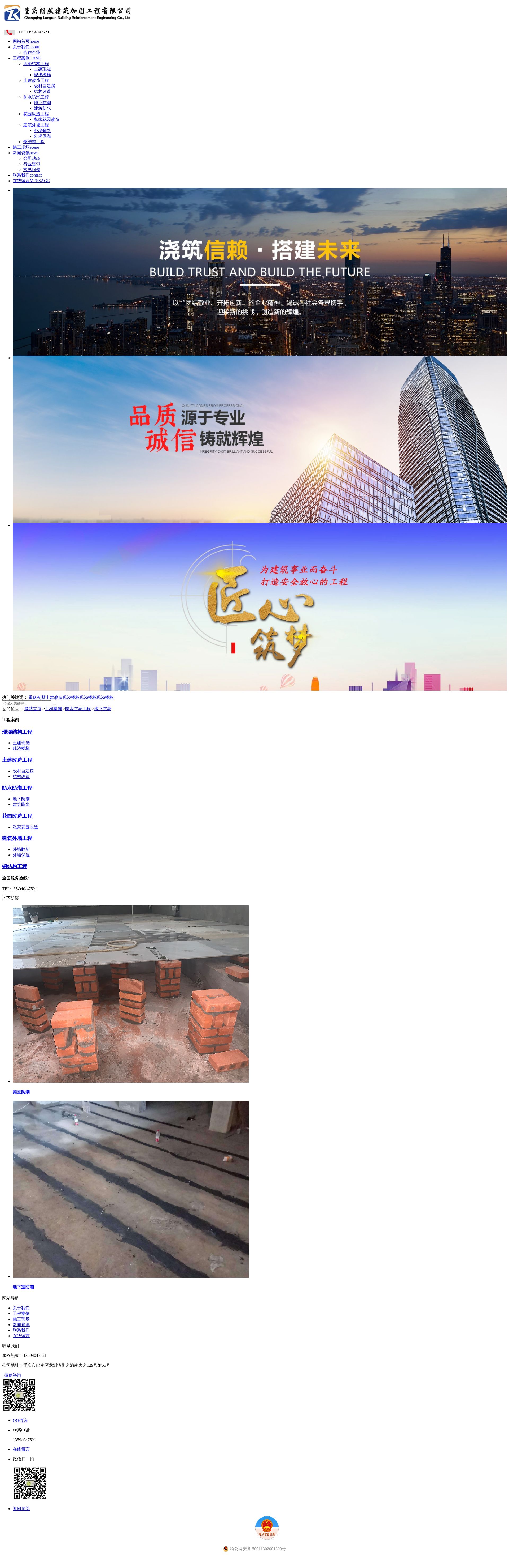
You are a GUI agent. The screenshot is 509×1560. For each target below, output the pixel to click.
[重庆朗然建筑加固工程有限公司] (67, 22)
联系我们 (27, 175)
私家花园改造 (46, 119)
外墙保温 (42, 136)
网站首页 (26, 41)
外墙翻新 (42, 130)
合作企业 (31, 52)
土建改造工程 (36, 80)
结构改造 (42, 91)
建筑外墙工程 (36, 125)
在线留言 (31, 180)
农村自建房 (44, 86)
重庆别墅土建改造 (46, 697)
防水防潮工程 (36, 97)
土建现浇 (42, 69)
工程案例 (27, 58)
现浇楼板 (71, 697)
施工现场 (26, 147)
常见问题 (31, 169)
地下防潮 (42, 102)
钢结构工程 (34, 141)
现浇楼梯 (42, 74)
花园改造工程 (36, 114)
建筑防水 (42, 108)
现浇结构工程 (36, 63)
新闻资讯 (25, 153)
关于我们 (26, 47)
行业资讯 (31, 164)
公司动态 (31, 158)
